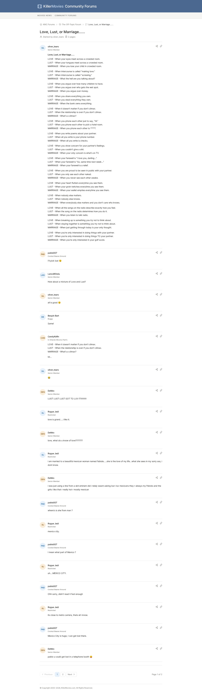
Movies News (44, 15)
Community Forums (70, 6)
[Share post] (157, 46)
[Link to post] (161, 46)
